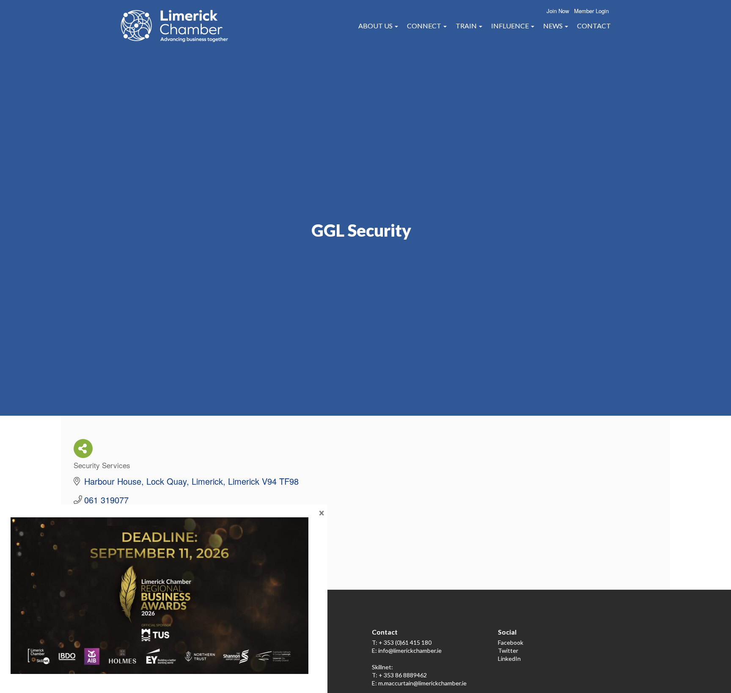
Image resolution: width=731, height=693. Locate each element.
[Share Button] (83, 448)
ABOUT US (376, 26)
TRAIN (467, 26)
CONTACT (594, 26)
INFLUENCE (510, 26)
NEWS (553, 26)
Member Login (591, 11)
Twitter (508, 650)
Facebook (510, 642)
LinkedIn (509, 658)
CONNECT (424, 26)
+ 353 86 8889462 (403, 675)
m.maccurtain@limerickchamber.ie (422, 683)
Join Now (558, 11)
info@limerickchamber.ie (410, 650)
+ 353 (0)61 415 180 (405, 642)
